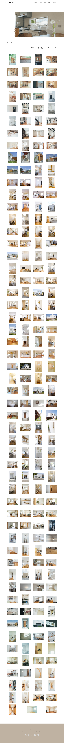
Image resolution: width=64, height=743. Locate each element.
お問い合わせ (55, 2)
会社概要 (49, 2)
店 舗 (49, 47)
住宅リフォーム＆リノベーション (41, 48)
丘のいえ (35, 2)
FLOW (45, 2)
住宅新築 (32, 47)
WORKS (40, 2)
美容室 (55, 47)
